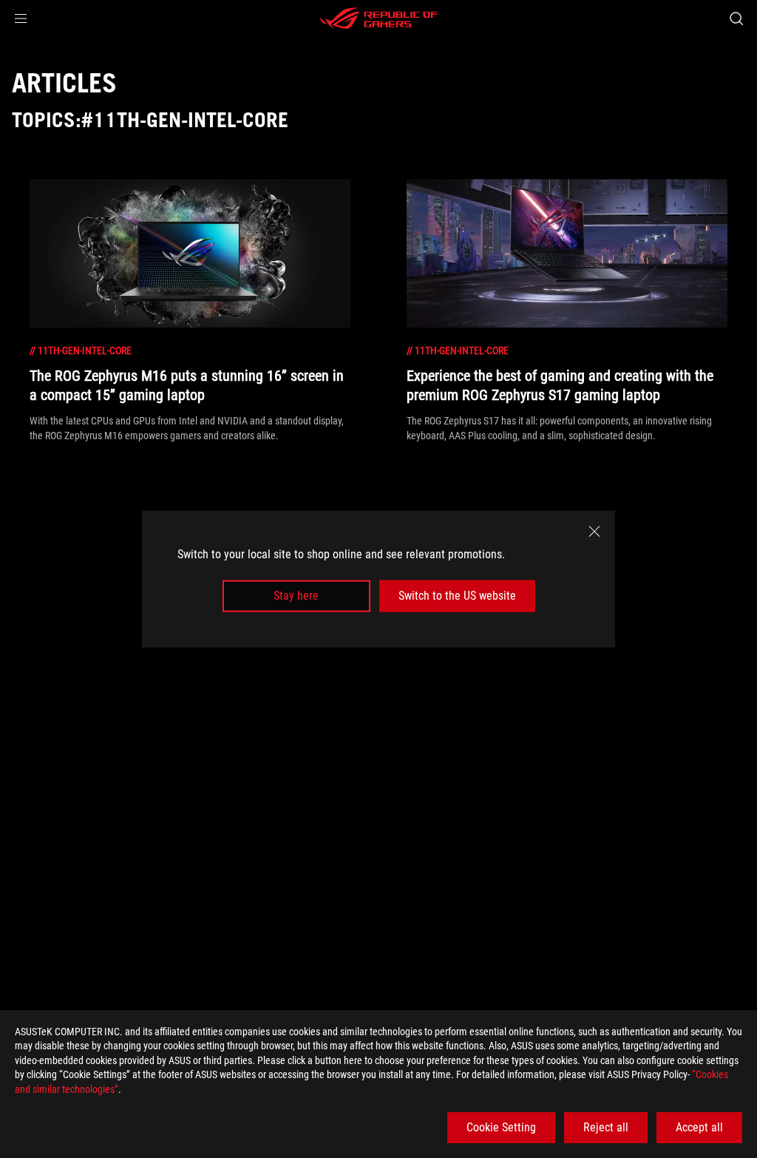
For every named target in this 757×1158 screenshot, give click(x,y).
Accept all (699, 1127)
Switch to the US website (457, 596)
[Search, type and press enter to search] (736, 18)
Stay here (296, 596)
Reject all (605, 1127)
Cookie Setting (501, 1127)
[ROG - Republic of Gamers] (378, 18)
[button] (21, 18)
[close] (594, 532)
